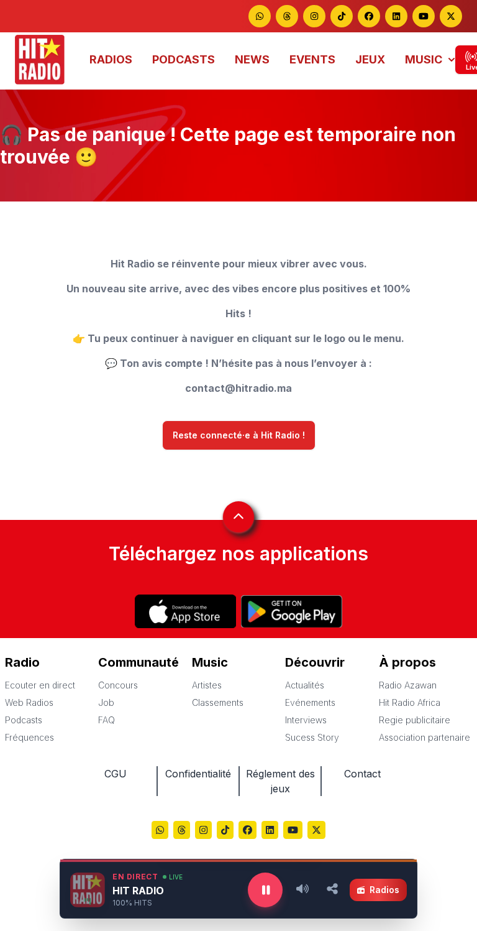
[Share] (332, 890)
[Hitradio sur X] (451, 16)
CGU (115, 773)
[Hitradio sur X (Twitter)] (316, 831)
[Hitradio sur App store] (185, 611)
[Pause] (265, 890)
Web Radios (29, 702)
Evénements (310, 702)
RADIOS (110, 59)
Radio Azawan (408, 685)
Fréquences (29, 737)
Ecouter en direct (40, 685)
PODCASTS (183, 59)
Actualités (304, 685)
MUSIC (423, 59)
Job (106, 702)
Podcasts (23, 720)
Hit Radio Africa (409, 702)
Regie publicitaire (414, 720)
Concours (118, 685)
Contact (362, 773)
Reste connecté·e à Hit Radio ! (239, 435)
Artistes (207, 685)
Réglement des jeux (280, 781)
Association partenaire (424, 737)
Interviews (306, 720)
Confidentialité (198, 773)
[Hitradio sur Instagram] (314, 16)
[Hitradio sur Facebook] (369, 16)
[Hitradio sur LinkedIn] (396, 16)
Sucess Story (312, 737)
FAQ (106, 720)
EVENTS (312, 59)
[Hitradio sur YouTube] (423, 16)
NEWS (252, 59)
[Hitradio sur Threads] (287, 16)
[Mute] (302, 890)
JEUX (370, 59)
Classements (217, 702)
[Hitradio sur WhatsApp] (259, 16)
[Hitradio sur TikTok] (341, 16)
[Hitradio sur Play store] (291, 611)
